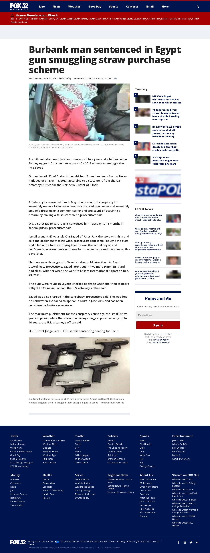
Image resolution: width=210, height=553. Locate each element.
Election (111, 440)
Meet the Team (147, 497)
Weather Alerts (50, 444)
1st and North (82, 479)
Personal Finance (18, 494)
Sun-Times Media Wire (38, 78)
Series (79, 475)
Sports (144, 436)
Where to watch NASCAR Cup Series (184, 494)
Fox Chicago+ (179, 447)
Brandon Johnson (116, 458)
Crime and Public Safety (61, 78)
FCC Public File (147, 508)
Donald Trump (114, 451)
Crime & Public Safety (21, 451)
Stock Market (17, 505)
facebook (178, 542)
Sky (141, 462)
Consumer (15, 483)
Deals (13, 486)
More (165, 6)
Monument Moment (85, 494)
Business (14, 479)
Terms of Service (160, 342)
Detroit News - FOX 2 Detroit (118, 487)
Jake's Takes (178, 440)
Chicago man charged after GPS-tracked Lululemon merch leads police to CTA (148, 217)
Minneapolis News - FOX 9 (120, 492)
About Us (146, 475)
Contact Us (145, 490)
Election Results (115, 444)
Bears (143, 440)
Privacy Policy (161, 339)
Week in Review (83, 483)
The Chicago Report (117, 447)
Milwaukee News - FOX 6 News (119, 481)
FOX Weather (49, 462)
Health (47, 475)
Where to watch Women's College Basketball (185, 511)
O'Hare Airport (82, 455)
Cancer (46, 479)
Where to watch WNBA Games (183, 517)
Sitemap (144, 516)
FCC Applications (148, 512)
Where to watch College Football (184, 484)
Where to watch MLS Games (182, 524)
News (14, 436)
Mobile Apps (146, 483)
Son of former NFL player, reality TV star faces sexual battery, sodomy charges (148, 260)
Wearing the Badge (84, 486)
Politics (112, 436)
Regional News (117, 475)
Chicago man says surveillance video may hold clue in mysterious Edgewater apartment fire (149, 246)
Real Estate (16, 497)
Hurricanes (48, 458)
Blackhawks (146, 444)
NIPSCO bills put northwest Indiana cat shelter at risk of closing (166, 99)
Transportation (82, 440)
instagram (184, 542)
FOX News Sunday (19, 466)
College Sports (147, 466)
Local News (16, 440)
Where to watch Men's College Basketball (183, 505)
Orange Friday (82, 497)
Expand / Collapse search (198, 6)
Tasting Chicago (83, 490)
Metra (78, 451)
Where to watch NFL (182, 479)
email (197, 542)
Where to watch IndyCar (184, 499)
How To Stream (148, 479)
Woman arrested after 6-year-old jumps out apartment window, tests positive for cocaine (147, 275)
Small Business (17, 501)
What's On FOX (179, 444)
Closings (47, 447)
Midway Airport (82, 458)
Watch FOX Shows (181, 458)
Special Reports (18, 458)
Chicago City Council (117, 462)
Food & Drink (179, 451)
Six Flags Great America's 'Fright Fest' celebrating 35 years (165, 160)
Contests (144, 494)
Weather (49, 436)
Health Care (48, 494)
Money (15, 475)
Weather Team (50, 451)
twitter (191, 542)
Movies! (176, 455)
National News (17, 444)
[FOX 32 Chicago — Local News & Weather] (20, 6)
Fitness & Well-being (53, 490)
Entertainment (182, 436)
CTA (77, 447)
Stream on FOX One (185, 475)
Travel (78, 444)
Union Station (82, 462)
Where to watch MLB (182, 489)
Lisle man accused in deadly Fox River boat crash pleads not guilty (166, 147)
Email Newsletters (149, 486)
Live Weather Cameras (54, 440)
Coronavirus (49, 483)
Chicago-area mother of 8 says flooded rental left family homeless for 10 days (148, 231)
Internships (145, 505)
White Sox (145, 455)
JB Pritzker (112, 455)
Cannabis (47, 486)
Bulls (142, 447)
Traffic (79, 436)
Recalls (46, 497)
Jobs (12, 490)
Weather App (49, 455)
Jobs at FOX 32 (147, 501)
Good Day (15, 455)
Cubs (142, 451)
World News (16, 447)
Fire (142, 458)
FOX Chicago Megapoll (21, 462)
